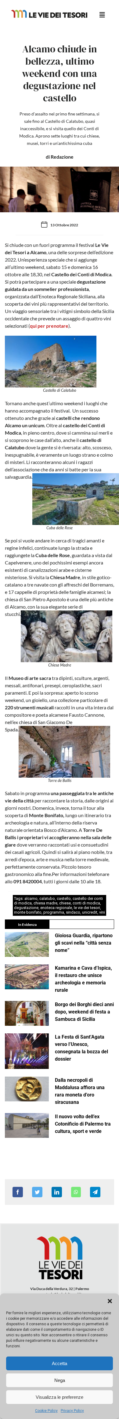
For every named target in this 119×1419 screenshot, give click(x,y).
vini (102, 912)
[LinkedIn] (56, 1192)
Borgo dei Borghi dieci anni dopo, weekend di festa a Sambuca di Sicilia (84, 1012)
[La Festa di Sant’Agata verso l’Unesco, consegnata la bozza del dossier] (27, 1051)
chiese (65, 903)
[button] (110, 1301)
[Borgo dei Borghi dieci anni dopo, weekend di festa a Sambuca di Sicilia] (27, 1013)
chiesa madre (45, 903)
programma (53, 912)
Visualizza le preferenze (59, 1397)
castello (64, 898)
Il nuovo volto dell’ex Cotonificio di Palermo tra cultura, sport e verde (83, 1124)
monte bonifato (27, 912)
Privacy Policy (72, 1411)
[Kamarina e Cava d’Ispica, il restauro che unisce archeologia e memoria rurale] (27, 976)
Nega (59, 1380)
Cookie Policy (46, 1411)
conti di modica (86, 903)
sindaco (73, 912)
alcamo (31, 898)
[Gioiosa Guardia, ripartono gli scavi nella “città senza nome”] (27, 944)
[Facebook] (17, 1192)
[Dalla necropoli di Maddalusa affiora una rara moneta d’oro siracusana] (27, 1089)
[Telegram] (95, 1192)
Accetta (59, 1363)
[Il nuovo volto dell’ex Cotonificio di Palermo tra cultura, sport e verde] (27, 1125)
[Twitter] (37, 1192)
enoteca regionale (56, 907)
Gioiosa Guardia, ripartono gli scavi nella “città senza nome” (84, 943)
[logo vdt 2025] (49, 12)
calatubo (47, 898)
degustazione (26, 907)
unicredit (89, 912)
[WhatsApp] (76, 1192)
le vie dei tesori (87, 907)
